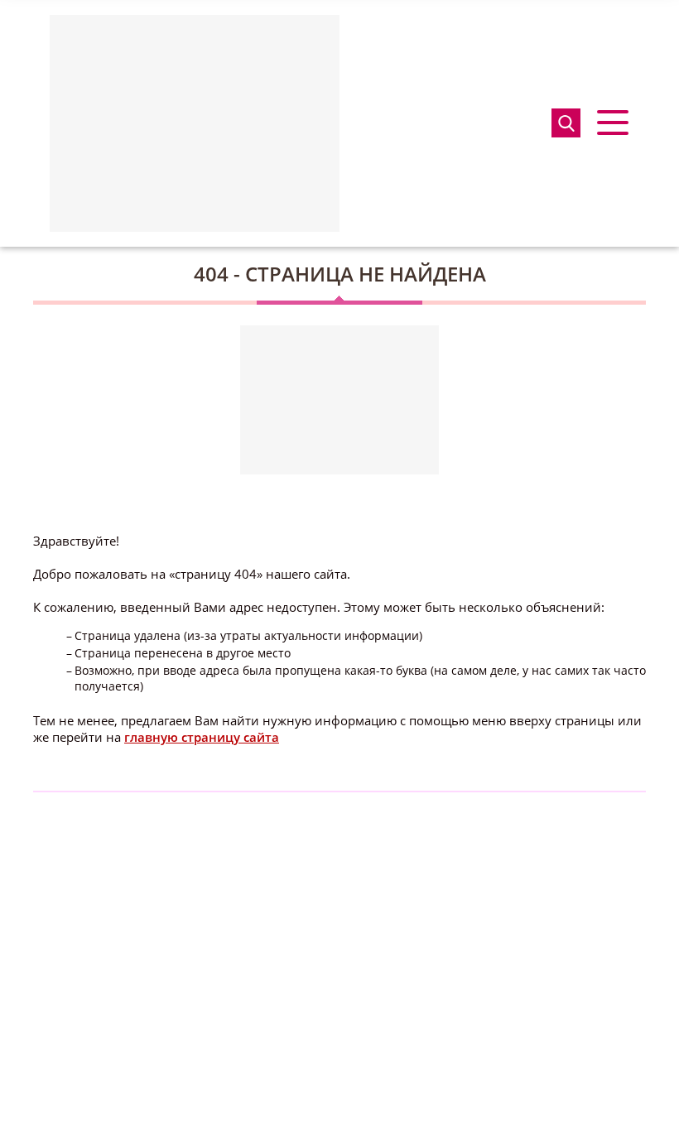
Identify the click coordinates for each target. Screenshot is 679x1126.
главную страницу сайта (201, 737)
